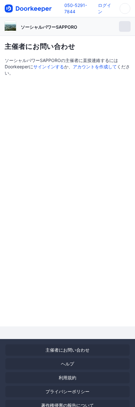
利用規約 (67, 377)
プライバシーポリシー (67, 391)
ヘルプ (67, 363)
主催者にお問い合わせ (67, 350)
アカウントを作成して (95, 66)
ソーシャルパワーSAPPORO (49, 27)
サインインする (48, 66)
